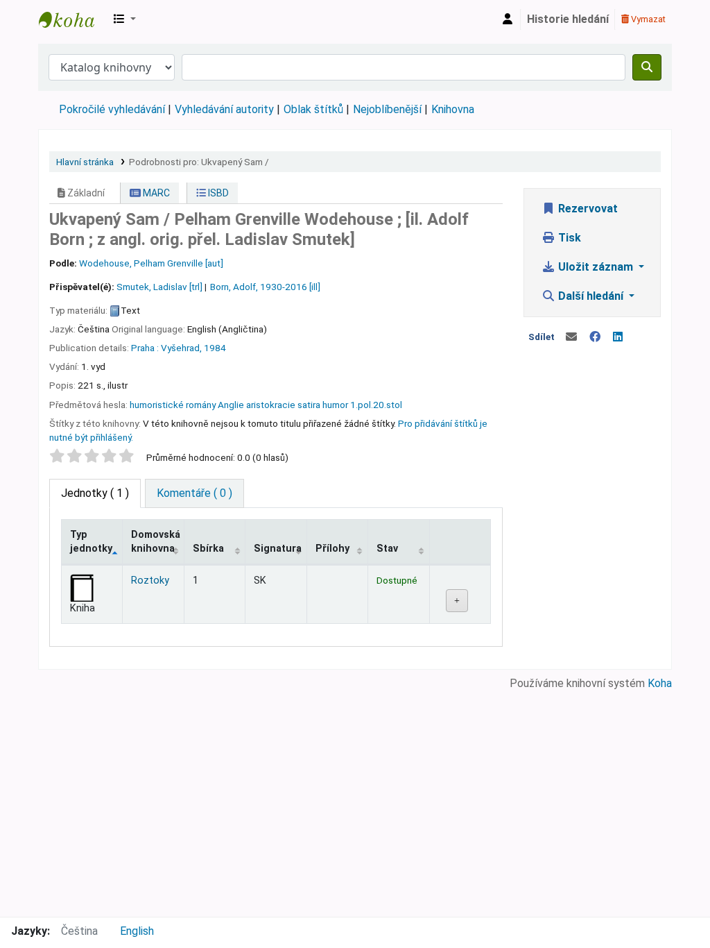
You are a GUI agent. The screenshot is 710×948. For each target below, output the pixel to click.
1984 (215, 347)
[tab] (194, 493)
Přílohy (332, 549)
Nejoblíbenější (387, 109)
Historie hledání (568, 19)
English (137, 931)
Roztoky (150, 580)
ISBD (217, 192)
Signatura (278, 549)
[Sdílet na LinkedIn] (618, 337)
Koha (660, 683)
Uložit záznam (595, 266)
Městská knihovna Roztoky (73, 19)
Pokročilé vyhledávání (112, 109)
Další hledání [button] (590, 296)
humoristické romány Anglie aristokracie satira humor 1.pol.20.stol (266, 404)
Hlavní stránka (85, 161)
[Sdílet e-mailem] (571, 337)
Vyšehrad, (181, 347)
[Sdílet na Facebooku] (595, 337)
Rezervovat (586, 208)
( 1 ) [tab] (95, 493)
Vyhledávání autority (224, 109)
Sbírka (208, 549)
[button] (124, 19)
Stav (387, 549)
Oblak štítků (313, 109)
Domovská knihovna (155, 541)
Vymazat (647, 19)
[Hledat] (646, 67)
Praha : (145, 347)
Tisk (568, 237)
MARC (155, 192)
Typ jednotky (91, 541)
